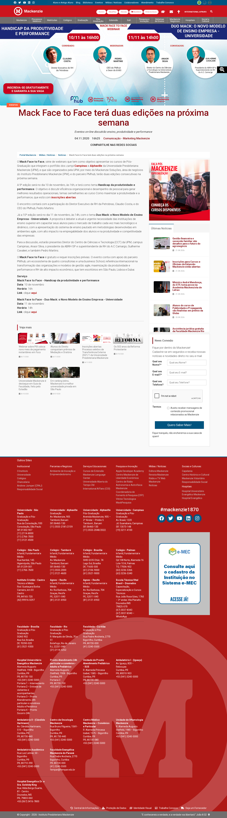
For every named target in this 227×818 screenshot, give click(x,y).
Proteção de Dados (116, 808)
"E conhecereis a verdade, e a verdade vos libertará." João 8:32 (174, 814)
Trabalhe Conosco (168, 808)
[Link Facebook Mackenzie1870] (15, 2)
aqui (34, 292)
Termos (156, 406)
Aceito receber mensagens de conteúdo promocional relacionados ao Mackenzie (186, 411)
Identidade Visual (143, 808)
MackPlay (112, 12)
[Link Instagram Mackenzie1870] (33, 2)
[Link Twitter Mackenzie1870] (20, 2)
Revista (124, 12)
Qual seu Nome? (157, 363)
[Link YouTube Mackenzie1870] (24, 2)
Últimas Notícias (161, 228)
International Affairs (195, 12)
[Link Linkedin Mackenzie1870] (29, 2)
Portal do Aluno (151, 12)
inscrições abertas (63, 197)
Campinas (81, 165)
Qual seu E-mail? (157, 373)
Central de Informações (86, 808)
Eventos (13, 105)
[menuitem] (63, 2)
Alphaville (96, 165)
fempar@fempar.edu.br (62, 769)
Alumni (101, 12)
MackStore (137, 12)
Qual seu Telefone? (158, 383)
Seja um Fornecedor (196, 808)
